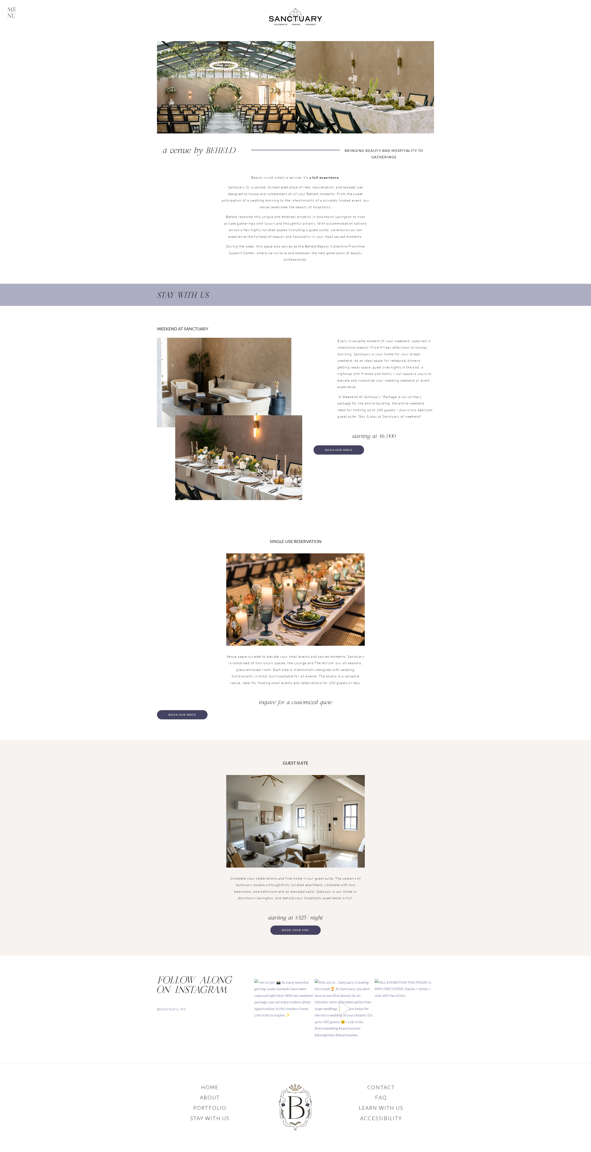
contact (381, 1087)
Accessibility (381, 1118)
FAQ (381, 1097)
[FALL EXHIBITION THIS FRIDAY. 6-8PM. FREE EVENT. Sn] (404, 1008)
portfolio (210, 1108)
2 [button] (210, 417)
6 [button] (226, 417)
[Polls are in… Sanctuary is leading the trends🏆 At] (344, 1008)
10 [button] (242, 417)
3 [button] (214, 417)
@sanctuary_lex (171, 1009)
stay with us (209, 1118)
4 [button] (218, 417)
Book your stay (295, 930)
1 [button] (206, 417)
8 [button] (234, 417)
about (210, 1097)
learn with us (381, 1108)
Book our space (339, 450)
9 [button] (238, 417)
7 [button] (230, 417)
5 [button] (222, 417)
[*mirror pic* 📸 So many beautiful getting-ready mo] (284, 1008)
